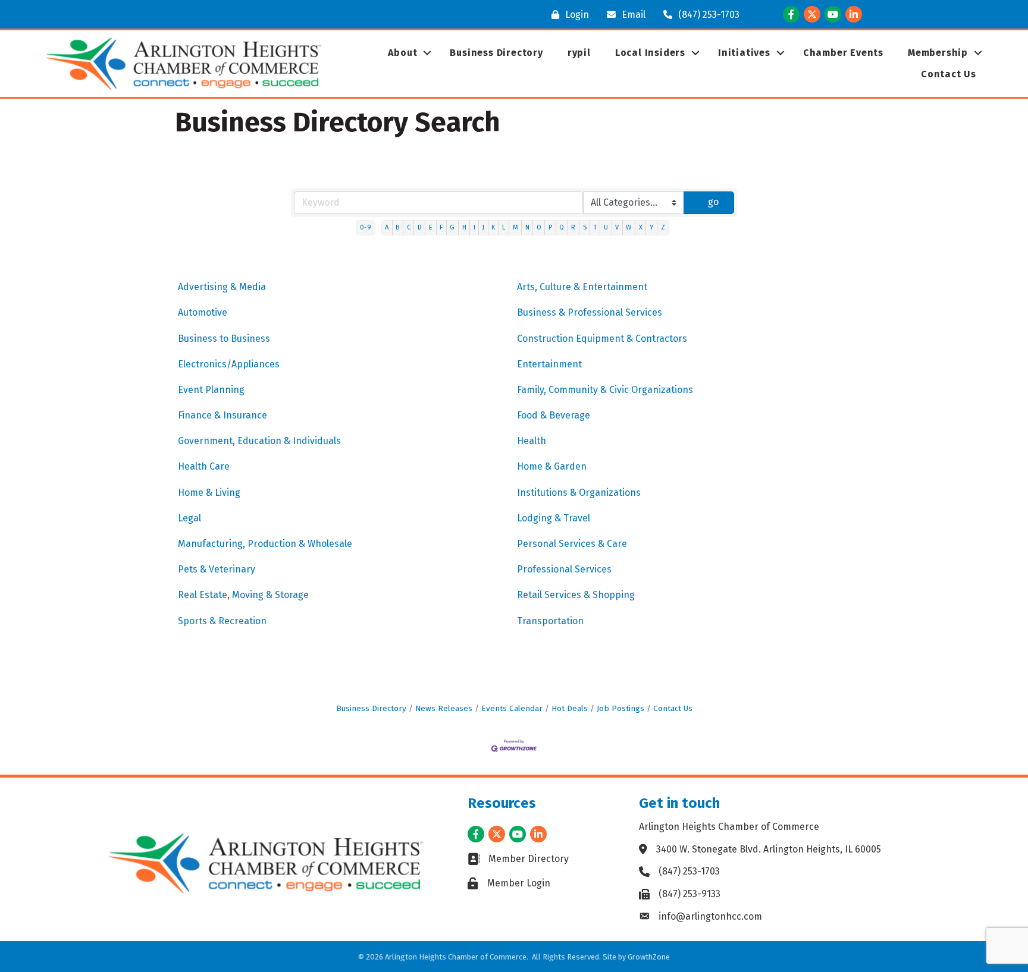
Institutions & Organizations (579, 492)
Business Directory (496, 52)
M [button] (515, 227)
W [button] (628, 227)
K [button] (493, 227)
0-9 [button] (365, 227)
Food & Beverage (553, 415)
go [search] (713, 201)
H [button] (464, 227)
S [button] (585, 227)
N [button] (527, 227)
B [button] (397, 227)
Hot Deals (569, 708)
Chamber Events (843, 52)
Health (531, 440)
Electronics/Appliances (229, 364)
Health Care (204, 466)
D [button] (420, 227)
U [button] (606, 227)
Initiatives (744, 52)
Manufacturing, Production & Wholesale (265, 543)
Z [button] (663, 227)
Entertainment (549, 364)
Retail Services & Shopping (576, 594)
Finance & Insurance (222, 415)
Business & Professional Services (589, 312)
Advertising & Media (222, 286)
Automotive (202, 312)
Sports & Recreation (222, 621)
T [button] (595, 227)
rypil (579, 52)
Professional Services (564, 569)
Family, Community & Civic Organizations (605, 389)
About (402, 52)
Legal (189, 518)
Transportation (550, 621)
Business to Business (224, 338)
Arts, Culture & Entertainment (582, 286)
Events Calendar (512, 708)
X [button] (640, 227)
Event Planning (211, 389)
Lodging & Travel (553, 518)
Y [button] (652, 227)
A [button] (386, 227)
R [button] (573, 227)
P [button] (550, 227)
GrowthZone (649, 956)
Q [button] (561, 227)
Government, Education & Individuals (259, 440)
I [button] (474, 227)
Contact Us (948, 74)
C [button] (408, 227)
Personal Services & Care (572, 543)
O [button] (539, 227)
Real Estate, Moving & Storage (243, 594)
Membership (938, 52)
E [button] (430, 227)
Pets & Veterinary (216, 569)
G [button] (452, 227)
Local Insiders (650, 52)
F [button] (441, 227)
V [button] (617, 227)
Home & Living (209, 492)
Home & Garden (552, 466)
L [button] (503, 227)
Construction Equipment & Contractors (602, 338)
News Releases (443, 708)
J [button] (483, 227)
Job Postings (620, 708)
